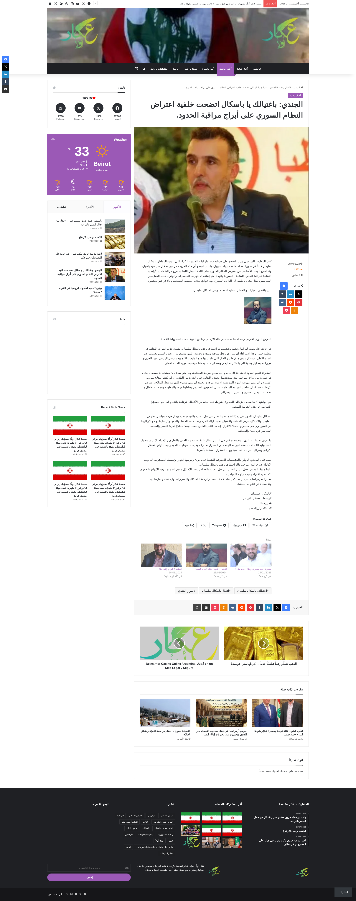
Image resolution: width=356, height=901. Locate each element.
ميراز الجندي (186, 590)
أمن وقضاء (208, 68)
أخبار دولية (242, 68)
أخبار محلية (225, 68)
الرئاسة (120, 815)
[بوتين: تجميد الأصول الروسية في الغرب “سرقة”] (115, 293)
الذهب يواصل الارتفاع (90, 237)
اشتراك (343, 892)
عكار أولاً (160, 841)
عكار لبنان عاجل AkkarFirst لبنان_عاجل (154, 847)
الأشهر (117, 206)
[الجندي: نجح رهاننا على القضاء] (206, 555)
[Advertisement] (89, 358)
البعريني (151, 815)
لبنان (128, 847)
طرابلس (129, 834)
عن (50, 894)
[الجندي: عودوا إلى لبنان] (161, 555)
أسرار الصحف (166, 815)
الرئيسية (296, 87)
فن (143, 68)
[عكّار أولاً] (178, 35)
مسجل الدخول (279, 771)
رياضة (176, 68)
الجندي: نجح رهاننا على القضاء (211, 568)
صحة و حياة (190, 68)
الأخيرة (90, 206)
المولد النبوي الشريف (163, 822)
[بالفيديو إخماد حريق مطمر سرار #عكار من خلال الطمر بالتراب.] (115, 226)
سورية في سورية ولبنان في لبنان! (253, 568)
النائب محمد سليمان (163, 828)
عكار (171, 841)
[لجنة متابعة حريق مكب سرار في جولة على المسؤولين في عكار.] (115, 259)
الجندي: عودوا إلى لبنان (169, 568)
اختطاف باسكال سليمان (252, 590)
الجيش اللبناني (135, 815)
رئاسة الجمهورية (165, 834)
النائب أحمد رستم (129, 822)
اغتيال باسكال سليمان (215, 590)
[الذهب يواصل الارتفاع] (115, 242)
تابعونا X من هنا (99, 804)
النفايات (145, 828)
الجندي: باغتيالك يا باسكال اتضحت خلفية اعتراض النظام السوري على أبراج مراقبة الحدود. (79, 274)
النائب (145, 822)
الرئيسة (257, 68)
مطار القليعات (166, 853)
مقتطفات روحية (159, 68)
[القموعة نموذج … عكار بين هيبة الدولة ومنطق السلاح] (165, 713)
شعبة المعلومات (145, 834)
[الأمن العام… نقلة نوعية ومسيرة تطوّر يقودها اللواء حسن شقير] (277, 713)
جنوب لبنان (131, 828)
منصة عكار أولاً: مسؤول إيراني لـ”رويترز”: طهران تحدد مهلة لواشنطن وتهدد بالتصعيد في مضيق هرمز (211, 3)
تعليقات (61, 206)
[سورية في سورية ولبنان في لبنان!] (250, 555)
